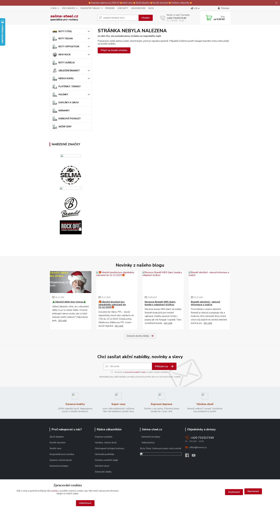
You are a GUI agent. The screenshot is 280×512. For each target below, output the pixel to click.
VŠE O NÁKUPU (68, 8)
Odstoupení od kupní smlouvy (109, 448)
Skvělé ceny (55, 448)
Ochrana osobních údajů (106, 460)
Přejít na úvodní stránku (114, 50)
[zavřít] (276, 3)
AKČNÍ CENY (65, 126)
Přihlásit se (162, 366)
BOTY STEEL (65, 31)
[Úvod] (72, 17)
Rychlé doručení (57, 442)
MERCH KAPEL (66, 78)
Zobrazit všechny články (138, 336)
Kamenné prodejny (59, 465)
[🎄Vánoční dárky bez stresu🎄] (70, 282)
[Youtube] (195, 456)
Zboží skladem (57, 436)
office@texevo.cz (198, 447)
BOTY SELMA (65, 38)
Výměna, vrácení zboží (106, 442)
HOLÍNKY (63, 94)
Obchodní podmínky (105, 454)
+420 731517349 (176, 18)
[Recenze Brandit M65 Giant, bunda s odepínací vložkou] (163, 282)
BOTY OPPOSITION (68, 46)
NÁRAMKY (64, 110)
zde (140, 503)
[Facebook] (188, 456)
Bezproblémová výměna (62, 454)
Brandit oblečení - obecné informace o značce (205, 303)
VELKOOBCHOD (138, 8)
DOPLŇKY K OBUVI (68, 102)
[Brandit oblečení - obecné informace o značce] (209, 282)
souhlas (54, 490)
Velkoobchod (147, 442)
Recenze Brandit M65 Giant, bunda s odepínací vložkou (160, 303)
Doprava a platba (103, 436)
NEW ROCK (64, 54)
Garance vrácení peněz (61, 460)
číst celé (62, 320)
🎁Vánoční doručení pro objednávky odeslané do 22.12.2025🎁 (112, 305)
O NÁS (53, 8)
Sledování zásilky (103, 471)
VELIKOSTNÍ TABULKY (90, 8)
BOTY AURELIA (66, 62)
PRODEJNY (110, 8)
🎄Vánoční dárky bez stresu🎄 (69, 302)
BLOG (151, 8)
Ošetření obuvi (102, 465)
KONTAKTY (123, 8)
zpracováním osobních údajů (135, 372)
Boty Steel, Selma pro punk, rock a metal (160, 448)
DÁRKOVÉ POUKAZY (69, 118)
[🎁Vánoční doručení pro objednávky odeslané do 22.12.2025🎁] (117, 282)
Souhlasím (234, 492)
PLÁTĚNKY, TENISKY (69, 86)
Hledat (146, 17)
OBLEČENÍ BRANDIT (69, 70)
